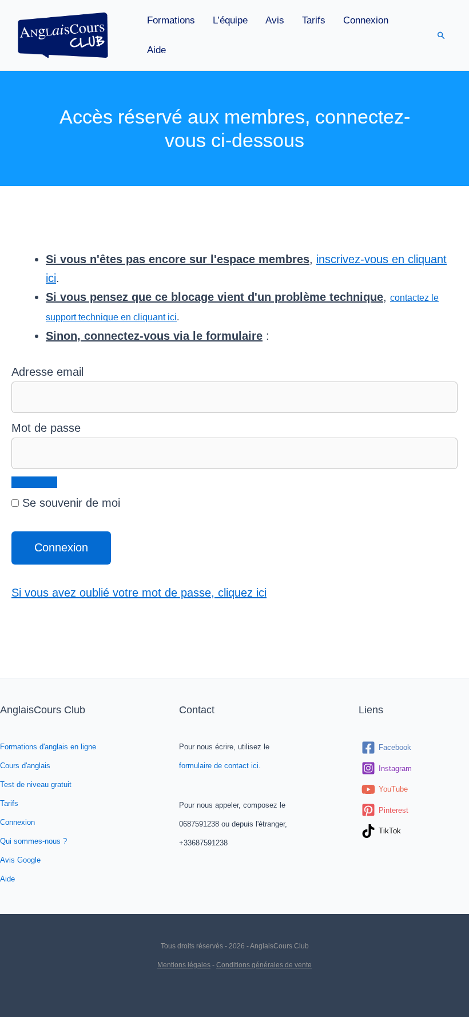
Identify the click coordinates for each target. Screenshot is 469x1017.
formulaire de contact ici (219, 765)
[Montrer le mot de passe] (34, 482)
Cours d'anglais (25, 765)
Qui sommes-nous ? (33, 841)
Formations (171, 20)
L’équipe (230, 20)
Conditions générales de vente (264, 965)
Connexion (365, 20)
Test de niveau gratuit (35, 784)
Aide (156, 50)
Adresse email (47, 372)
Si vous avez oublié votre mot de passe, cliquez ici (139, 592)
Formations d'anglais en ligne (48, 746)
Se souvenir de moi (69, 502)
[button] (441, 35)
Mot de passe (46, 428)
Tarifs (313, 20)
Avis (274, 20)
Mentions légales (183, 965)
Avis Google (20, 860)
